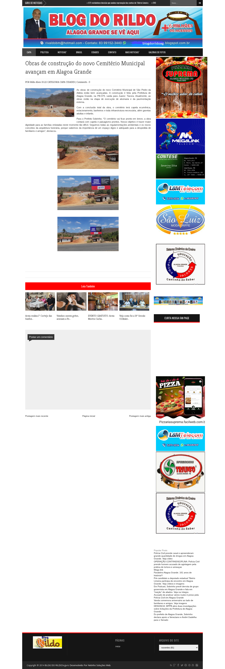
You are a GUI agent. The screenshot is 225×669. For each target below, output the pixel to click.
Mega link (158, 570)
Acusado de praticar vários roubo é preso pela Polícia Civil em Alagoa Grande (176, 596)
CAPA (63, 82)
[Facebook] (178, 665)
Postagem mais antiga (140, 416)
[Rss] (170, 665)
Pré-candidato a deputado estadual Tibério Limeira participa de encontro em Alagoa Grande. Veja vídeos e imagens (174, 581)
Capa (29, 52)
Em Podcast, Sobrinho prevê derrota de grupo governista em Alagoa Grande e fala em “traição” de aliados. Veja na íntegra (176, 589)
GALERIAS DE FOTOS (157, 52)
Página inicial (88, 416)
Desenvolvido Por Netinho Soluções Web (90, 665)
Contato (112, 52)
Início (117, 646)
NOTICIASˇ (62, 52)
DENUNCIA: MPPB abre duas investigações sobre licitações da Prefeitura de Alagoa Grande (175, 609)
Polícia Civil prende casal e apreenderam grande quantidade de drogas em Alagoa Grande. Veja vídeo (174, 556)
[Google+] (174, 665)
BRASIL (79, 52)
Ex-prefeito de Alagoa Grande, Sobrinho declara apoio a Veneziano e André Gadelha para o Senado (175, 617)
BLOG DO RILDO (53, 665)
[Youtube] (193, 665)
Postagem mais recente (36, 416)
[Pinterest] (185, 665)
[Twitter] (182, 665)
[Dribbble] (189, 665)
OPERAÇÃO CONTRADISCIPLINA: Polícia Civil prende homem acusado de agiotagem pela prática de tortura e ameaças (176, 564)
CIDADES (95, 52)
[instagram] (196, 665)
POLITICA (44, 52)
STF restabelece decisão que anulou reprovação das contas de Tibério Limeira (105, 2)
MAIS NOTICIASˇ (132, 52)
